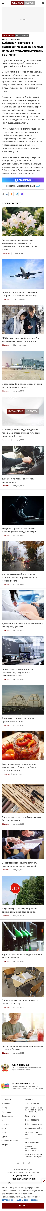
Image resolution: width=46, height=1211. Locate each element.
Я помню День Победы (34, 1128)
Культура (5, 1124)
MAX (38, 186)
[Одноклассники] (12, 194)
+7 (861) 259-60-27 (23, 1175)
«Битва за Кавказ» (32, 1104)
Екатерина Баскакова (11, 40)
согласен (23, 1206)
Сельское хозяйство (9, 1141)
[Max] (22, 194)
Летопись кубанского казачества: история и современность (34, 1110)
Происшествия (8, 35)
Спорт (3, 1120)
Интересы (5, 1145)
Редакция (29, 1138)
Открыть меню (3, 3)
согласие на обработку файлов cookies (20, 1200)
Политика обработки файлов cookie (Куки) (33, 1156)
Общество (5, 1104)
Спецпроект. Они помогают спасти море (34, 1133)
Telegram (29, 1163)
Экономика (6, 1112)
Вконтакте (18, 1163)
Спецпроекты (30, 1116)
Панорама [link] (6, 253)
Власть (4, 1108)
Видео (3, 1132)
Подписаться (25, 180)
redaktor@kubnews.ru (24, 1178)
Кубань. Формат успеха (34, 1124)
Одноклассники (23, 1163)
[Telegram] (17, 194)
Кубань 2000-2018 (32, 1120)
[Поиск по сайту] (43, 3)
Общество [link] (5, 299)
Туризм (4, 1136)
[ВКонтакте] (7, 194)
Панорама (29, 1100)
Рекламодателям (32, 1142)
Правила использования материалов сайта (32, 1148)
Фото (3, 1128)
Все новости (6, 1100)
